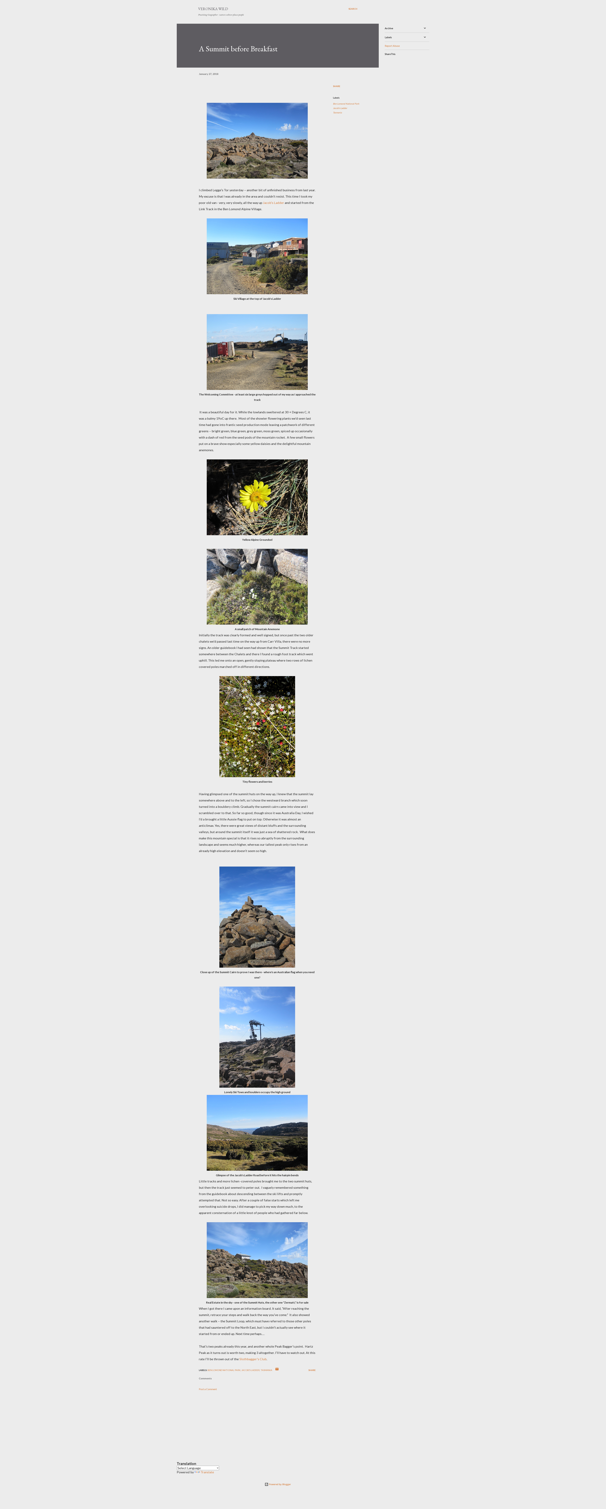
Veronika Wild (213, 8)
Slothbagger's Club (253, 1359)
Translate (207, 1472)
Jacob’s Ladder (274, 203)
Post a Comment (208, 1389)
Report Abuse (392, 45)
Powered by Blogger (279, 1484)
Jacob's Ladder (340, 108)
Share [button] (336, 86)
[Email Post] (277, 1370)
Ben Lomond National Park (346, 103)
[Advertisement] (252, 1422)
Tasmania (337, 112)
